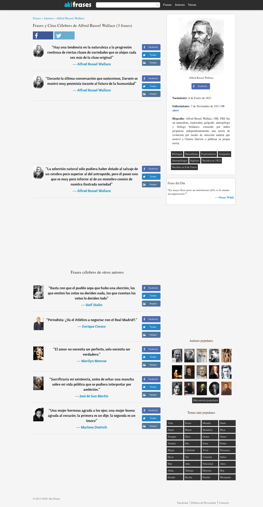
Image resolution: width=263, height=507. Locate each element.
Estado (171, 477)
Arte (187, 464)
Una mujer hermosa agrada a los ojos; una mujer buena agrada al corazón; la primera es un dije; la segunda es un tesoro (91, 415)
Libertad (190, 450)
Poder (223, 443)
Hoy (222, 470)
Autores (180, 4)
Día (187, 443)
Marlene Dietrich (94, 427)
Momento (225, 477)
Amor (171, 430)
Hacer (188, 430)
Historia (207, 470)
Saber (223, 457)
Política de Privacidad (203, 503)
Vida (170, 423)
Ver (187, 457)
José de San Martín (94, 396)
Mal (170, 464)
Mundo (207, 423)
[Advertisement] (97, 132)
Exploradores (208, 154)
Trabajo (189, 470)
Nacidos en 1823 (211, 160)
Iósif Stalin (94, 304)
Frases (167, 4)
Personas (225, 450)
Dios (187, 436)
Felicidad (208, 464)
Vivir (205, 450)
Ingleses (194, 160)
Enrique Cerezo (94, 326)
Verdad (171, 443)
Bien (222, 430)
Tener (223, 436)
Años (223, 464)
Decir (171, 457)
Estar (205, 443)
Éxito (188, 423)
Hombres (207, 430)
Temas (192, 4)
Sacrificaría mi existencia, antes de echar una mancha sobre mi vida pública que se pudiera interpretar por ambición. (92, 384)
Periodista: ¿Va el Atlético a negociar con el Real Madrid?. (92, 319)
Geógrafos (224, 154)
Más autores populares (205, 400)
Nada (223, 423)
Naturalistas (191, 154)
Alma (171, 470)
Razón (188, 477)
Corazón (207, 457)
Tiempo (172, 436)
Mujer (171, 450)
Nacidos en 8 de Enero (184, 167)
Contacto (224, 503)
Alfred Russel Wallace (70, 18)
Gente (206, 436)
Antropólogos (179, 160)
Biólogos (177, 154)
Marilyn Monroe (93, 360)
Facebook (182, 503)
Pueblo (206, 477)
